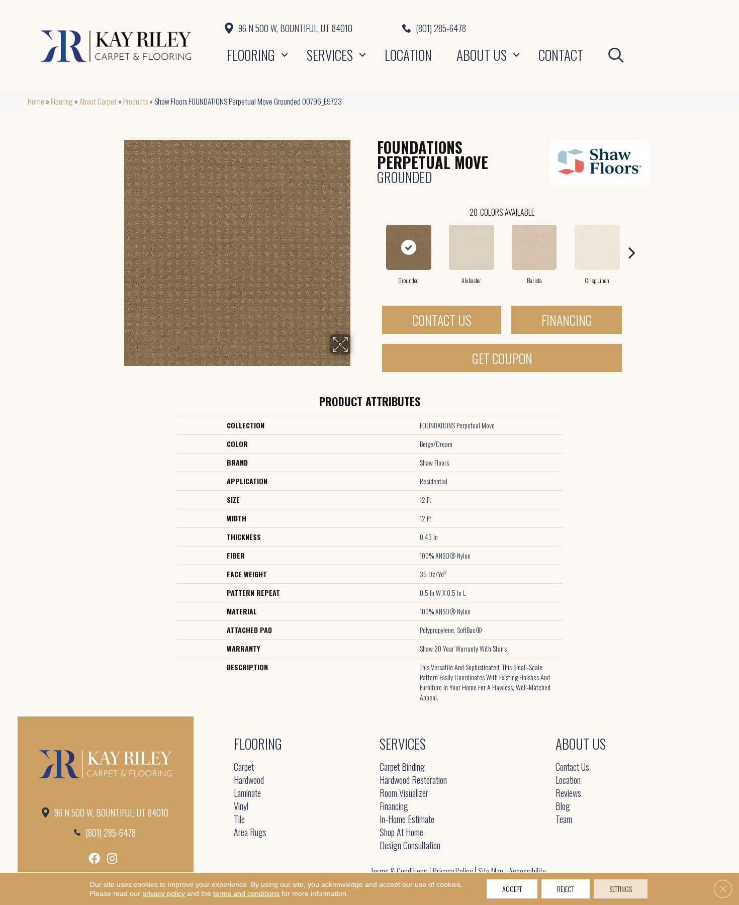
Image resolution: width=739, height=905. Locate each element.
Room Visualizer (404, 793)
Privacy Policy (453, 871)
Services (330, 55)
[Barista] (534, 247)
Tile (239, 820)
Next (631, 237)
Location (408, 55)
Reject (565, 888)
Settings (620, 888)
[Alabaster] (471, 247)
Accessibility (527, 871)
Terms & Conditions (398, 871)
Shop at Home (401, 833)
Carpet (244, 767)
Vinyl (241, 806)
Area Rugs (250, 833)
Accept (512, 888)
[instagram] (112, 858)
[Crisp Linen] (597, 247)
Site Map (490, 871)
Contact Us (442, 320)
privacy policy (163, 893)
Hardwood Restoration (413, 780)
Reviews (568, 793)
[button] (284, 54)
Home (36, 101)
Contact (560, 55)
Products (135, 101)
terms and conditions (246, 893)
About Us (481, 55)
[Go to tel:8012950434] (556, 28)
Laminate (247, 793)
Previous (372, 237)
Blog (563, 806)
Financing (566, 320)
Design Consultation (410, 846)
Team (564, 820)
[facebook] (94, 858)
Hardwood (249, 780)
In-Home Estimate (407, 820)
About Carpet (98, 101)
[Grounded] (409, 247)
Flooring (251, 55)
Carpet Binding (402, 767)
